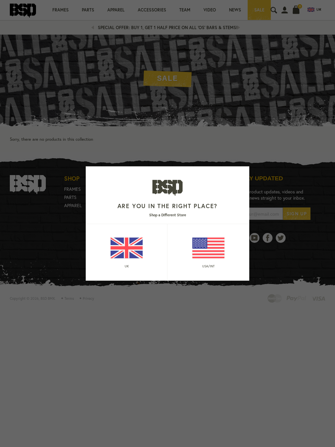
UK (127, 266)
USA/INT (208, 266)
